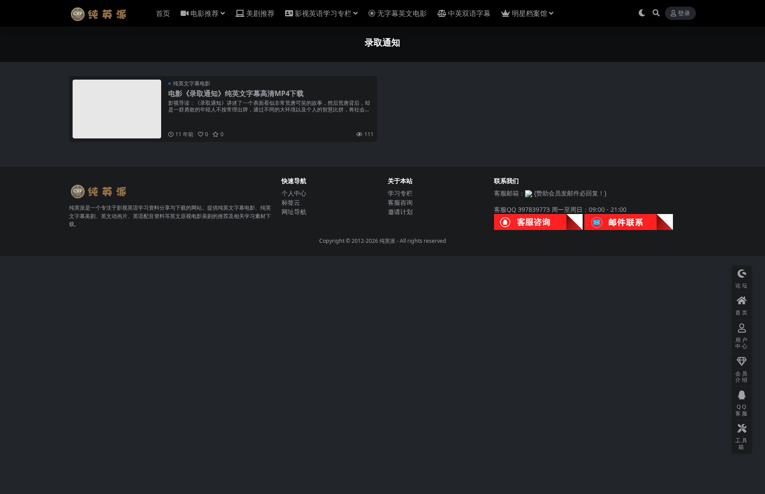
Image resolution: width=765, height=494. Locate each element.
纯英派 (387, 241)
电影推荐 (204, 13)
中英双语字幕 (469, 13)
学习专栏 (400, 193)
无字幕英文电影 (402, 13)
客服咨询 (400, 202)
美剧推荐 (260, 13)
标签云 (291, 202)
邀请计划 (400, 211)
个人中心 (294, 193)
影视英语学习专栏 (323, 13)
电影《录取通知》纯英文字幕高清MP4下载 (236, 93)
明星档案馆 (529, 13)
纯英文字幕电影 (191, 83)
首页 (163, 13)
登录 (684, 13)
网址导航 (294, 211)
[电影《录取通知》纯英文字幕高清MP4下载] (117, 109)
